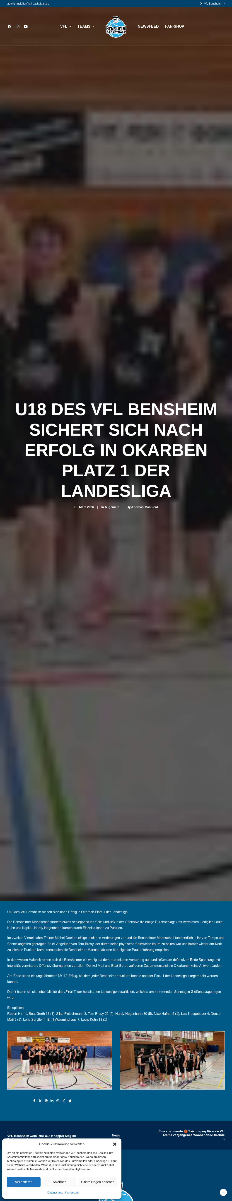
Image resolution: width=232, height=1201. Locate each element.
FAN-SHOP (174, 26)
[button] (114, 1144)
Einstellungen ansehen (97, 1182)
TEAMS (83, 26)
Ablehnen (59, 1182)
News (116, 1135)
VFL (63, 26)
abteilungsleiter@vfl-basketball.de (28, 3)
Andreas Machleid (144, 507)
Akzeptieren (23, 1182)
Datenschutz (55, 1192)
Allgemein (112, 507)
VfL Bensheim (212, 3)
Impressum (72, 1192)
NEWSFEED (148, 26)
